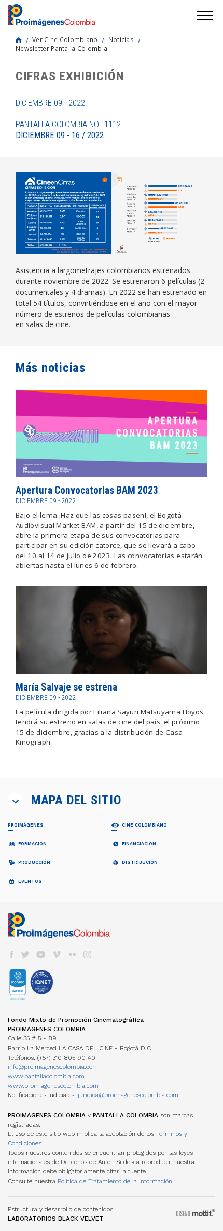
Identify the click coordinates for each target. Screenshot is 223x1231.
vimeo (56, 954)
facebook (11, 954)
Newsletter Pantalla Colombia (61, 48)
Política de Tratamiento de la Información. (116, 1181)
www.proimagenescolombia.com (53, 1085)
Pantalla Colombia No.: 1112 (68, 129)
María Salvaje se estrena (66, 687)
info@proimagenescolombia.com (53, 1067)
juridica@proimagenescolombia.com (128, 1095)
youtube (41, 954)
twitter (25, 954)
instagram (87, 954)
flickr (72, 954)
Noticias (121, 39)
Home (19, 40)
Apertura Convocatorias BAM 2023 (87, 490)
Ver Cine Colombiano (65, 39)
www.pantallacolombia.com (46, 1076)
